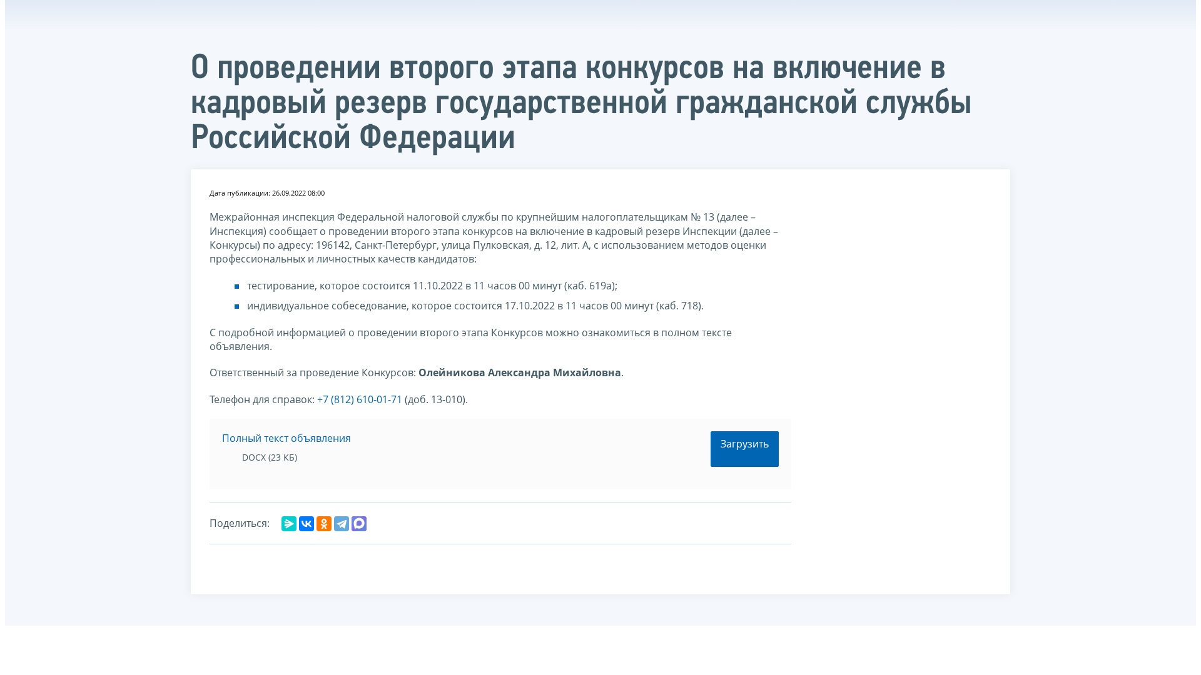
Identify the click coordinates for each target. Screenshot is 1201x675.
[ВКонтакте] (306, 523)
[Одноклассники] (324, 523)
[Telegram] (341, 523)
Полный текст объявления (286, 438)
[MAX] (359, 523)
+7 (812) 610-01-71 (359, 399)
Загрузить (745, 444)
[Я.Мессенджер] (288, 523)
